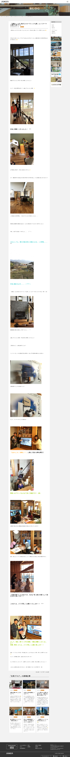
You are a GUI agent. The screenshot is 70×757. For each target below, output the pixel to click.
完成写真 (53, 31)
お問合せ (36, 745)
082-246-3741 (54, 748)
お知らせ (53, 27)
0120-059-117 (56, 747)
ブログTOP (42, 672)
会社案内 (36, 746)
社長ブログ (54, 33)
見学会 (53, 26)
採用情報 (29, 746)
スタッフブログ (54, 30)
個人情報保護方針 (22, 748)
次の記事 (47, 672)
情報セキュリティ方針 (38, 748)
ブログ (21, 746)
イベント (53, 28)
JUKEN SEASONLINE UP (12, 746)
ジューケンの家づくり (23, 745)
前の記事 (37, 672)
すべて (53, 24)
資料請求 (40, 745)
